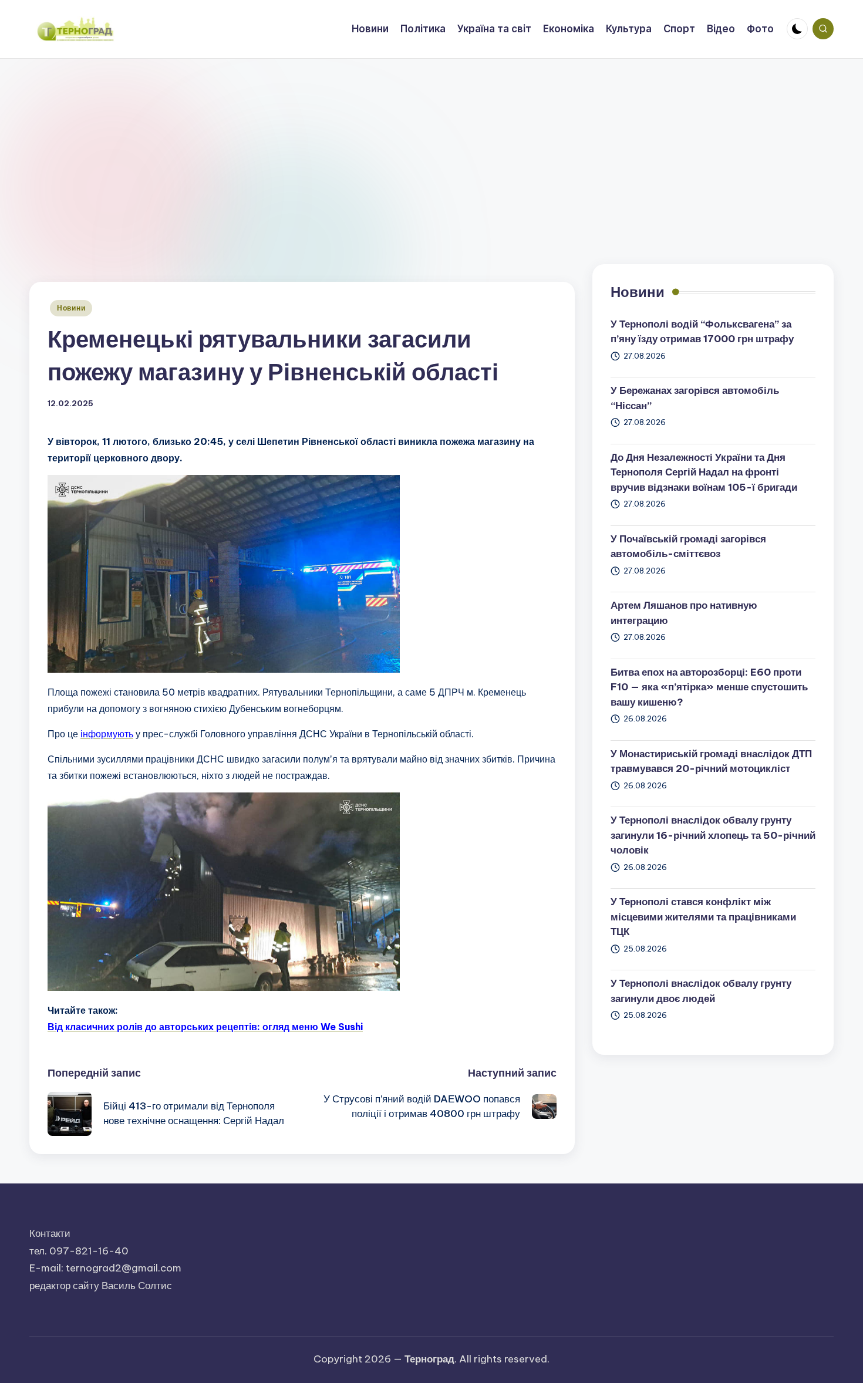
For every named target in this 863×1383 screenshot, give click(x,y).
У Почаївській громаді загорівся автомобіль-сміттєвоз (688, 546)
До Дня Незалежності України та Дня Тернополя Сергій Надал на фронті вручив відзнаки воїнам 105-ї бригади (704, 472)
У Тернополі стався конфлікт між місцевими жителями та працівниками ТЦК (703, 916)
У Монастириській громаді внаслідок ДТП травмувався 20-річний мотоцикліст (711, 761)
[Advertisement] (431, 147)
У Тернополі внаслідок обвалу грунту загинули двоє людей (701, 991)
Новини (71, 307)
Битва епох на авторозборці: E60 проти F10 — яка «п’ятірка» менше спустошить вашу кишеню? (709, 687)
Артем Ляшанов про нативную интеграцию (684, 613)
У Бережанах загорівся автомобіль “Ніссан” (695, 398)
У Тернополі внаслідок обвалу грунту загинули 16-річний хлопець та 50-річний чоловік (713, 835)
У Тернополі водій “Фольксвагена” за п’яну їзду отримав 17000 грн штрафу (702, 332)
